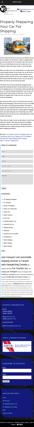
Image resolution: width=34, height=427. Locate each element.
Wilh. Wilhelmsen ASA (8, 296)
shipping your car (18, 283)
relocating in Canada (21, 277)
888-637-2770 (12, 319)
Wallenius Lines (17, 290)
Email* (4, 374)
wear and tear (23, 290)
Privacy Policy (24, 422)
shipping (6, 281)
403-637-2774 (11, 317)
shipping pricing (10, 283)
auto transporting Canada (14, 264)
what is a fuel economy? (20, 292)
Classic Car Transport (23, 272)
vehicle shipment (10, 290)
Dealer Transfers (8, 215)
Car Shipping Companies (10, 199)
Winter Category (22, 138)
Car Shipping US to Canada (10, 407)
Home (4, 397)
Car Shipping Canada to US (10, 404)
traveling (6, 288)
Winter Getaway (7, 246)
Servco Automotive (23, 279)
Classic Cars (10, 136)
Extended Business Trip (9, 221)
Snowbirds (28, 136)
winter (14, 296)
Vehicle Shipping (13, 138)
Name (4, 368)
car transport (6, 140)
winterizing (18, 296)
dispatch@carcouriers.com (26, 9)
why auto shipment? (21, 294)
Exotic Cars (6, 218)
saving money (8, 279)
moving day (10, 277)
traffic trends (11, 285)
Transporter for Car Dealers (10, 234)
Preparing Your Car (20, 136)
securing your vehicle (15, 279)
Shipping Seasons (8, 227)
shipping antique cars (13, 281)
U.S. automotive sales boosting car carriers (23, 288)
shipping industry (29, 281)
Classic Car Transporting (10, 209)
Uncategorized (4, 138)
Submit (4, 188)
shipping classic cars (21, 281)
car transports (10, 134)
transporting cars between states (20, 285)
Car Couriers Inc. (20, 268)
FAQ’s (4, 410)
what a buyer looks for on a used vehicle (8, 292)
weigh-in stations (29, 290)
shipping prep (14, 140)
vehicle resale (4, 290)
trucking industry (12, 288)
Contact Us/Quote (7, 413)
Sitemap (17, 422)
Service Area (6, 401)
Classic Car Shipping (20, 134)
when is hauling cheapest (12, 294)
